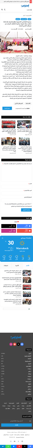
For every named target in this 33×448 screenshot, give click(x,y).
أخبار (24, 15)
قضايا (29, 384)
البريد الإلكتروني (28, 190)
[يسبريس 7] (25, 5)
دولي (29, 371)
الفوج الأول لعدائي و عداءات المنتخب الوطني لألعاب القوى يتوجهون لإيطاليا (9, 131)
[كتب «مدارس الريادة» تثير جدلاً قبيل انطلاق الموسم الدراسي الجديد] (24, 124)
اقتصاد (29, 359)
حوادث (29, 369)
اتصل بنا (11, 435)
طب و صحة (23, 19)
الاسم (30, 184)
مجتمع (17, 19)
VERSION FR (12, 437)
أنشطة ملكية (28, 356)
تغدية (29, 364)
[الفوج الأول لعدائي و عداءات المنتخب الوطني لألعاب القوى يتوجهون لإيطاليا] (8, 124)
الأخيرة (17, 266)
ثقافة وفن (28, 366)
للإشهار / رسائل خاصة (19, 435)
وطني (29, 394)
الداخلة (28, 103)
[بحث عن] (2, 10)
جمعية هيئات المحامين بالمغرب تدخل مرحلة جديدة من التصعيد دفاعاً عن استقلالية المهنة (25, 149)
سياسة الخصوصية (20, 437)
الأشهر (27, 266)
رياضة (29, 374)
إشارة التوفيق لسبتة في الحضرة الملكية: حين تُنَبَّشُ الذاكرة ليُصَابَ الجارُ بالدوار (11, 278)
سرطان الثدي (18, 103)
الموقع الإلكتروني (28, 197)
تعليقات (6, 266)
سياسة (29, 379)
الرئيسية (28, 15)
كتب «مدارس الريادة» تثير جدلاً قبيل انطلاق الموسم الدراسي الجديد (24, 131)
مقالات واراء (28, 392)
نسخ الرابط (7, 108)
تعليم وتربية (28, 361)
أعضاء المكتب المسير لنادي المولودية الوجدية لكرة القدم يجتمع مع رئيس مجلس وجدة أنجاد (9, 149)
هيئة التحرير (27, 29)
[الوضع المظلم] (5, 10)
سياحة (29, 376)
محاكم (29, 389)
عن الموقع (27, 435)
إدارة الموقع (6, 435)
